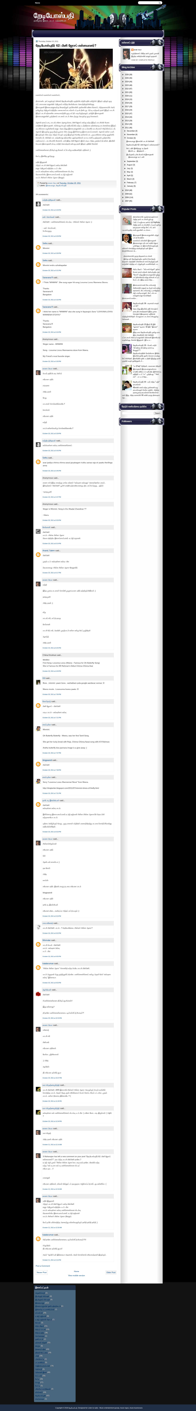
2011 (127, 128)
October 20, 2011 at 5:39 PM (52, 433)
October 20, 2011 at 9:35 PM (52, 956)
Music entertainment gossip (109, 1408)
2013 (127, 121)
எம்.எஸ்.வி (39, 1313)
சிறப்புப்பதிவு (39, 1333)
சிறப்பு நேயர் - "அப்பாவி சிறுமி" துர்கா (146, 269)
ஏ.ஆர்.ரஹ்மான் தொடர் (43, 1319)
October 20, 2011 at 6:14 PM (52, 543)
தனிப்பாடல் (39, 1339)
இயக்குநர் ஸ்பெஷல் (42, 1296)
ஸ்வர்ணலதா (39, 1399)
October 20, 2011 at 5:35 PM (52, 361)
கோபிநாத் (47, 701)
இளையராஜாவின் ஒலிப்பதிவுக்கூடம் (48, 1306)
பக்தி (37, 1356)
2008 (127, 197)
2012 (127, 124)
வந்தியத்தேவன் (49, 200)
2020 (127, 96)
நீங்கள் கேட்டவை (41, 1353)
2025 (127, 78)
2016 (127, 110)
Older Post (111, 1272)
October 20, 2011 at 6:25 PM (52, 648)
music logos (124, 1408)
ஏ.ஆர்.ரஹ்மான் (40, 1316)
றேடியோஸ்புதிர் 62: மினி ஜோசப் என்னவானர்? (142, 145)
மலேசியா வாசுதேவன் (43, 1389)
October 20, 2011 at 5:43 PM (52, 450)
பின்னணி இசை (41, 1372)
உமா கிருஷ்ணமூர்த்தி (51, 1085)
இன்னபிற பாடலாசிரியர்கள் (44, 1309)
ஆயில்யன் (47, 990)
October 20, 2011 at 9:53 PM (52, 983)
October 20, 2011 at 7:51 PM (52, 793)
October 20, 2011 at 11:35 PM (52, 1101)
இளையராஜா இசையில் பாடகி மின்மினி (140, 141)
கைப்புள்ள (47, 724)
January (130, 186)
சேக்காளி (46, 527)
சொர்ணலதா (40, 1336)
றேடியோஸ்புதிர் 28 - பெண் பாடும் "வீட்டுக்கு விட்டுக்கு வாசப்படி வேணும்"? (145, 348)
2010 (127, 190)
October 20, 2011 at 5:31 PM (52, 270)
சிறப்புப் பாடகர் (40, 1329)
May (128, 172)
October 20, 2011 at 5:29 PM (52, 210)
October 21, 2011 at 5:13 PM (52, 1260)
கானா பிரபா (52, 183)
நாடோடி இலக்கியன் (51, 800)
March (129, 179)
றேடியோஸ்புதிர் (61, 186)
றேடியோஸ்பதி (54, 15)
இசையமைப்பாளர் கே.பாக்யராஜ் (144, 285)
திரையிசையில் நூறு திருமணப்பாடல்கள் (138, 256)
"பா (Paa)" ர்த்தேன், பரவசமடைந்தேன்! (147, 366)
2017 (127, 106)
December (131, 131)
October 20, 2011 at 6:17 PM (52, 573)
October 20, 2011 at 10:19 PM (52, 1018)
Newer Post (42, 1272)
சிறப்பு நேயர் (39, 1326)
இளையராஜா (50, 186)
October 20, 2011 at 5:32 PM (52, 300)
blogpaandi (47, 760)
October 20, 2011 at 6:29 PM (52, 671)
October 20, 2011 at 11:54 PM (52, 1121)
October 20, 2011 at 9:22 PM (52, 933)
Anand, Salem (49, 550)
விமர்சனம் (39, 1392)
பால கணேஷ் (48, 923)
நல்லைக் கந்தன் (41, 1343)
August (129, 165)
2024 (127, 82)
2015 (127, 114)
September (131, 161)
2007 (127, 201)
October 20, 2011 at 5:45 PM (52, 471)
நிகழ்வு (37, 1346)
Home (37, 3)
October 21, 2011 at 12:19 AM (52, 1189)
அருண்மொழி (40, 1293)
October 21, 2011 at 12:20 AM (52, 1227)
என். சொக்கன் (49, 217)
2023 (127, 85)
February (130, 183)
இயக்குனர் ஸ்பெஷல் (42, 1300)
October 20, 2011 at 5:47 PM (52, 497)
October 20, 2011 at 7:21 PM (52, 717)
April (128, 175)
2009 (127, 194)
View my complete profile (143, 60)
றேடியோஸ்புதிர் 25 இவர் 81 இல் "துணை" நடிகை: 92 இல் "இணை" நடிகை (145, 327)
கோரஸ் (38, 1323)
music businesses (136, 1408)
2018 (127, 103)
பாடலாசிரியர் (40, 1362)
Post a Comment (43, 1266)
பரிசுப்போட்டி (39, 1359)
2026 (127, 75)
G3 (44, 678)
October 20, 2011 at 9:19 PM (52, 916)
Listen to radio (93, 1408)
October (130, 138)
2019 (127, 99)
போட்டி (37, 1386)
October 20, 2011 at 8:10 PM (52, 832)
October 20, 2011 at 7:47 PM (52, 753)
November (131, 135)
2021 (127, 92)
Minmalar (47, 940)
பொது (37, 1382)
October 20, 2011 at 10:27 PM (52, 1078)
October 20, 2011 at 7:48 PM (52, 770)
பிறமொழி (38, 1369)
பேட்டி (37, 1379)
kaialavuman (48, 963)
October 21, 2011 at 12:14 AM (52, 1144)
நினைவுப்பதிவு (40, 1349)
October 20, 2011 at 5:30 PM (52, 253)
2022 (127, 89)
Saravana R (48, 277)
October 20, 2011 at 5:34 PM (52, 332)
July (128, 168)
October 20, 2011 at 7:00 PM (52, 694)
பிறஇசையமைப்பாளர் (42, 1366)
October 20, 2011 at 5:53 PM (52, 520)
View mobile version (76, 1275)
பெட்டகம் (38, 1376)
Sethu (45, 243)
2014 (127, 117)
